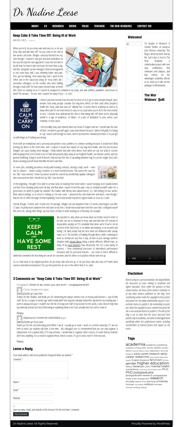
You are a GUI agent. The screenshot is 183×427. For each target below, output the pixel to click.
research (156, 378)
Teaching (99, 26)
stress (144, 382)
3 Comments (31, 40)
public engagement (140, 379)
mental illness (132, 369)
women (158, 384)
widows (148, 384)
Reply (20, 313)
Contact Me (144, 26)
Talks (85, 26)
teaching (150, 381)
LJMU (148, 366)
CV (45, 26)
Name (16, 382)
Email (16, 390)
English (128, 360)
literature (138, 366)
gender (131, 363)
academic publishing (156, 345)
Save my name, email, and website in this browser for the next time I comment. (46, 409)
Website (16, 398)
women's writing (133, 387)
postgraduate (143, 372)
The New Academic (121, 26)
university (162, 381)
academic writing (133, 348)
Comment (18, 359)
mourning (143, 369)
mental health (160, 366)
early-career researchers (159, 357)
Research (58, 26)
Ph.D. (165, 369)
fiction (166, 360)
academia (135, 344)
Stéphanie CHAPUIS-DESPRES (41, 317)
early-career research (147, 353)
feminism (156, 359)
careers (157, 348)
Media (72, 26)
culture (146, 351)
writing (143, 387)
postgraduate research (139, 375)
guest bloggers (74, 245)
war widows (139, 385)
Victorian (130, 384)
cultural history (138, 351)
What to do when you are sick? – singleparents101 (59, 284)
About (35, 26)
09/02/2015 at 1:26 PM (29, 293)
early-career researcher (147, 355)
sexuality (130, 381)
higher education (153, 363)
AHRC (143, 348)
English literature (140, 360)
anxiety (150, 348)
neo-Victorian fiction (154, 369)
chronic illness (76, 241)
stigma (138, 382)
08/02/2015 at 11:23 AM (30, 322)
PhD (129, 372)
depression (155, 351)
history (129, 366)
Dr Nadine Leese (45, 11)
